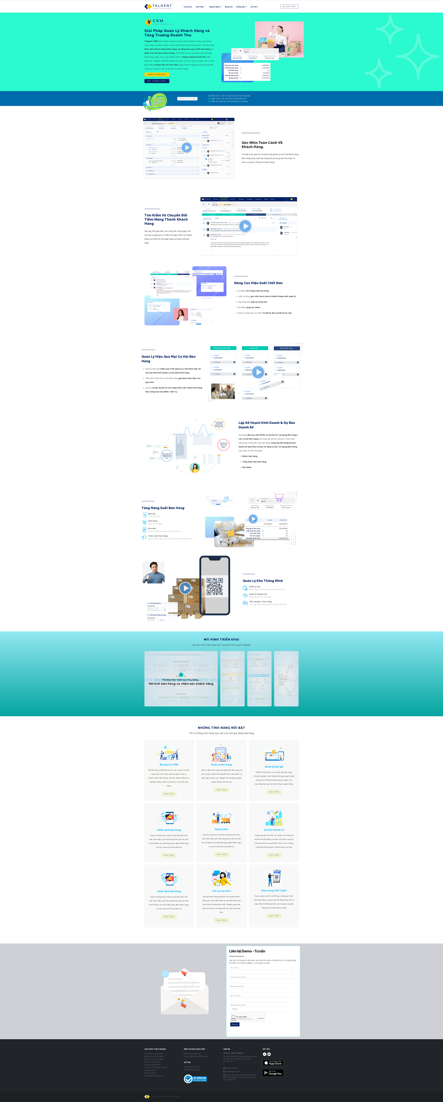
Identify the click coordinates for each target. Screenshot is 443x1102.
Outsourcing (149, 1070)
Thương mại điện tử (152, 1065)
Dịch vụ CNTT (150, 1073)
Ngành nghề (214, 7)
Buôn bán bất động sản (154, 1056)
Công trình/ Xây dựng (153, 1076)
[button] (289, 6)
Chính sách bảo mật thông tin (196, 1056)
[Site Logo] (158, 6)
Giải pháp (200, 7)
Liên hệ (253, 7)
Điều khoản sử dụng (192, 1054)
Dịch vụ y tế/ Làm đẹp (153, 1059)
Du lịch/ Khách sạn (152, 1062)
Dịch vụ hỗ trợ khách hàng (155, 1067)
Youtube (269, 1054)
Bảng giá (229, 7)
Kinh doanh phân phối (153, 1054)
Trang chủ (188, 7)
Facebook (264, 1054)
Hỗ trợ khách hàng (191, 1067)
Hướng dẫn (240, 7)
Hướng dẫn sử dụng (192, 1070)
